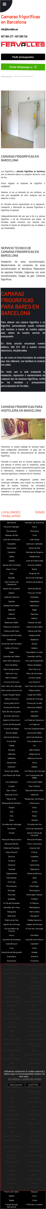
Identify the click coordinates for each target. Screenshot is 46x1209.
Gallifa (11, 1196)
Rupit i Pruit (11, 569)
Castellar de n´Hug (11, 907)
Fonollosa (34, 960)
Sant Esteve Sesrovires (11, 690)
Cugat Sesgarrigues (11, 694)
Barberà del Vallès (11, 605)
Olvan (34, 816)
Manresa (34, 614)
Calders (34, 648)
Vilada (11, 745)
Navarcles (11, 618)
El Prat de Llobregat (34, 928)
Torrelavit (11, 828)
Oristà (34, 811)
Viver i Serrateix (34, 844)
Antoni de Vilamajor (34, 577)
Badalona (34, 639)
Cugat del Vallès (34, 694)
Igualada (11, 899)
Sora (34, 1196)
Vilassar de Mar (11, 535)
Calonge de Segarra (34, 552)
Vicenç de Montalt (11, 707)
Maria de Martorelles (34, 790)
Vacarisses (11, 762)
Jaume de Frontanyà (11, 565)
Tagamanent (11, 873)
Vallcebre (11, 758)
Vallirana (11, 754)
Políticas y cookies (34, 1204)
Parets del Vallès (11, 1191)
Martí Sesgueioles (11, 669)
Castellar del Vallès (11, 656)
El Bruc (34, 852)
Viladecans (11, 639)
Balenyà (11, 609)
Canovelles (11, 548)
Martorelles (34, 911)
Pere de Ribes (11, 665)
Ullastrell (34, 794)
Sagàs (11, 1200)
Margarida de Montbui (11, 803)
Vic (34, 745)
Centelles (34, 935)
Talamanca (34, 869)
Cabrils (11, 614)
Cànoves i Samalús (34, 543)
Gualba (34, 952)
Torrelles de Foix (34, 824)
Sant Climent (34, 786)
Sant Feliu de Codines (34, 686)
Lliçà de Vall (34, 848)
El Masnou (34, 903)
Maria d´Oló (11, 799)
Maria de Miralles (34, 839)
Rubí (12, 573)
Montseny (34, 531)
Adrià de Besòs (34, 588)
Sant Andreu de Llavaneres (11, 583)
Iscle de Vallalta (34, 565)
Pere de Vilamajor (11, 526)
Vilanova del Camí (11, 631)
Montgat (11, 890)
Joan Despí (34, 539)
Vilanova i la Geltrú (11, 627)
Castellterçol (11, 943)
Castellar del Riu (34, 656)
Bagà (34, 609)
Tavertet (11, 865)
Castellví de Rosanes (11, 939)
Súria (34, 762)
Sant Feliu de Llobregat (11, 686)
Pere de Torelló (34, 593)
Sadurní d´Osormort (11, 720)
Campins (11, 552)
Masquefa (11, 911)
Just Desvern (34, 682)
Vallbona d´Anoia (34, 758)
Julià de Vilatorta (11, 597)
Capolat (11, 601)
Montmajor (34, 886)
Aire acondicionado (6, 76)
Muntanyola (11, 531)
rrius (11, 948)
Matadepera (34, 907)
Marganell (34, 916)
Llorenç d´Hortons (12, 682)
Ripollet (11, 577)
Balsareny (34, 605)
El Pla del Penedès (11, 903)
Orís (11, 816)
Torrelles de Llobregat (11, 824)
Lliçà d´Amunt (11, 852)
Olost (11, 820)
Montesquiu (34, 890)
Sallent (11, 593)
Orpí (11, 811)
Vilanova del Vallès (34, 627)
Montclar (11, 894)
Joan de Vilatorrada (34, 560)
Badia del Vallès (11, 622)
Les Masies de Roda (11, 775)
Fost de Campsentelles (34, 728)
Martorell (12, 916)
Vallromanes (34, 750)
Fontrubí (11, 882)
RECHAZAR (16, 1085)
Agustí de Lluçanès (11, 588)
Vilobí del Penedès (11, 848)
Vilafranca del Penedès (11, 635)
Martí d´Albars (11, 677)
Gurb (34, 948)
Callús (11, 556)
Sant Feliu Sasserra (11, 660)
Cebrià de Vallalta (34, 707)
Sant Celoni (11, 790)
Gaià (34, 877)
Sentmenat (12, 877)
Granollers (11, 956)
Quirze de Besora (11, 737)
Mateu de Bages (34, 665)
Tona (34, 535)
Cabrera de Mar (34, 631)
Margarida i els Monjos (34, 799)
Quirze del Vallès (34, 733)
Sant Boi (34, 711)
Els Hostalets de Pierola (11, 929)
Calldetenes (34, 556)
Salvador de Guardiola (34, 522)
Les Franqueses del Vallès (34, 776)
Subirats (11, 766)
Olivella (34, 820)
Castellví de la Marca (34, 939)
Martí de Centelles (34, 673)
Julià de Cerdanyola (11, 539)
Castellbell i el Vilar (34, 652)
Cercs (11, 935)
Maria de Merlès (11, 844)
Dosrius (11, 856)
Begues (34, 1191)
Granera (34, 956)
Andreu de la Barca (34, 582)
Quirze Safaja (11, 733)
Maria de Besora (34, 873)
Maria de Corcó (11, 794)
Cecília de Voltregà (34, 699)
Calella (11, 560)
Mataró (34, 618)
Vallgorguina (34, 754)
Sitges (11, 807)
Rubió (34, 569)
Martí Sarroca (34, 669)
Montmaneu (11, 886)
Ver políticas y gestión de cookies (24, 1079)
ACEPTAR (33, 1085)
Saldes (34, 766)
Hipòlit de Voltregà (11, 924)
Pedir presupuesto (23, 56)
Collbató (34, 899)
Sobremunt (34, 803)
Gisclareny (11, 960)
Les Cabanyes (11, 782)
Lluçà (34, 1200)
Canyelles (11, 543)
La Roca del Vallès (34, 782)
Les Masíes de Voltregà (34, 771)
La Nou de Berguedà (11, 724)
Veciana (11, 750)
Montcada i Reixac (34, 894)
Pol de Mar (11, 741)
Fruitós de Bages (11, 728)
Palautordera (34, 690)
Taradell (11, 869)
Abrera (34, 860)
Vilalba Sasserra (34, 920)
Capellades (34, 601)
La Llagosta (34, 724)
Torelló (11, 833)
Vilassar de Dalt (34, 622)
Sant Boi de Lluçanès (11, 711)
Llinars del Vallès (11, 771)
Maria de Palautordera (11, 839)
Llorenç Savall (34, 677)
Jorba (34, 882)
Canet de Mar (34, 548)
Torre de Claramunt (34, 828)
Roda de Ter (34, 573)
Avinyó (34, 643)
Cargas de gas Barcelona (11, 1205)
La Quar (11, 786)
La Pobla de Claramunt (34, 720)
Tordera (11, 860)
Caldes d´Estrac (11, 648)
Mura (34, 526)
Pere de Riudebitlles (34, 660)
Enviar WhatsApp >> (21, 67)
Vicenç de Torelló (34, 703)
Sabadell (34, 716)
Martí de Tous (11, 673)
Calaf (11, 652)
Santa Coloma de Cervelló (34, 834)
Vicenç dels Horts (11, 703)
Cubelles (34, 856)
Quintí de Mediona (34, 737)
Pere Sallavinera (34, 741)
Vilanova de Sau (12, 920)
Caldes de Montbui (34, 924)
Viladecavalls (34, 635)
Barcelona (11, 522)
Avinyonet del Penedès (11, 643)
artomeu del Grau (11, 716)
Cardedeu (34, 597)
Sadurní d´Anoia (11, 699)
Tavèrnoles (34, 865)
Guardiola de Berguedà (11, 952)
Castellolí (34, 943)
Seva (34, 807)
